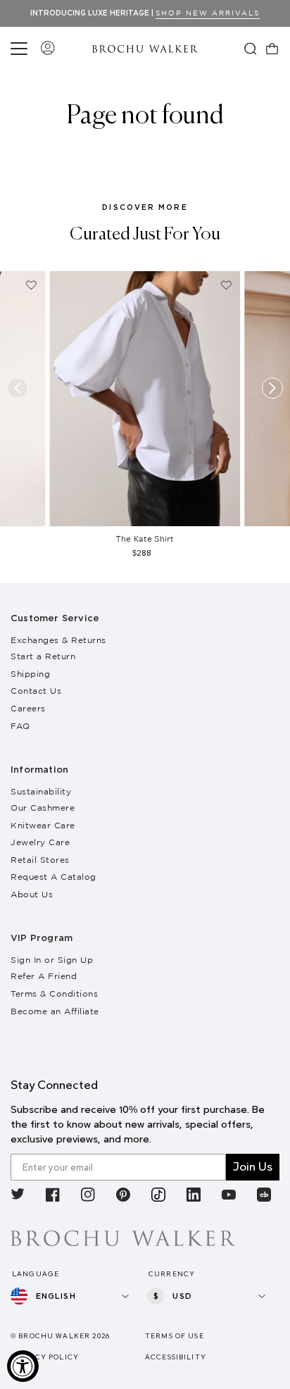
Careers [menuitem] (28, 708)
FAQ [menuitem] (20, 725)
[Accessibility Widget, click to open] (23, 1366)
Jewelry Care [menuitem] (40, 842)
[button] (21, 48)
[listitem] (18, 1197)
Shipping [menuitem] (30, 673)
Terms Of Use (174, 1336)
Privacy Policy (45, 1357)
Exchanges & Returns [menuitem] (58, 639)
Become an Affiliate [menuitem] (55, 1011)
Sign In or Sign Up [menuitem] (52, 959)
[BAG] (272, 49)
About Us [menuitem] (32, 894)
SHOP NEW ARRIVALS (208, 13)
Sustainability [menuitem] (41, 791)
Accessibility (175, 1357)
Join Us (252, 1166)
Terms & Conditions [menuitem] (54, 993)
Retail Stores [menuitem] (40, 859)
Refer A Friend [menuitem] (44, 975)
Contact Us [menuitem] (36, 690)
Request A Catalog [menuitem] (53, 876)
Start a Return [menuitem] (43, 656)
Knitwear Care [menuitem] (43, 825)
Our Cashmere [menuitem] (43, 807)
